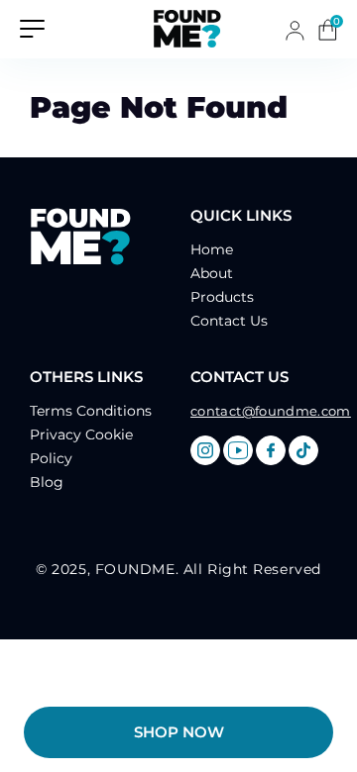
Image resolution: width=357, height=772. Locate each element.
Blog (46, 482)
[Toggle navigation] (32, 27)
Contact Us (229, 321)
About (211, 273)
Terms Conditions (91, 411)
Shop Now (179, 732)
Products (222, 297)
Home (211, 249)
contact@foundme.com (270, 411)
